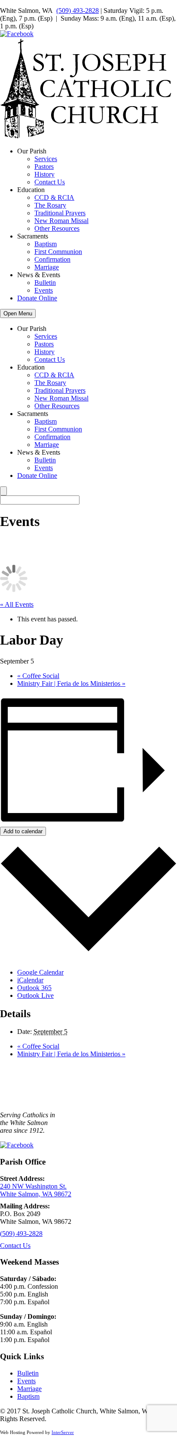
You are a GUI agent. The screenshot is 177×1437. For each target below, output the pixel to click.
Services (45, 158)
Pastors (44, 166)
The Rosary (50, 205)
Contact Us (49, 182)
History (44, 174)
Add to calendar (23, 831)
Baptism (45, 244)
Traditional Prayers (59, 213)
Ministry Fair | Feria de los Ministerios (71, 683)
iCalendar (30, 980)
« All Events (17, 604)
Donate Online (37, 298)
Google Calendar (40, 972)
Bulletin (45, 282)
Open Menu (17, 313)
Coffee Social (38, 675)
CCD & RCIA (54, 197)
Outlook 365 (34, 987)
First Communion (58, 251)
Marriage (46, 267)
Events (43, 290)
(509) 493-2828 (77, 10)
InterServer (63, 1432)
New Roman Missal (61, 220)
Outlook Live (35, 995)
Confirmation (52, 259)
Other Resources (56, 228)
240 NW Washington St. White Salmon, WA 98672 (35, 1190)
